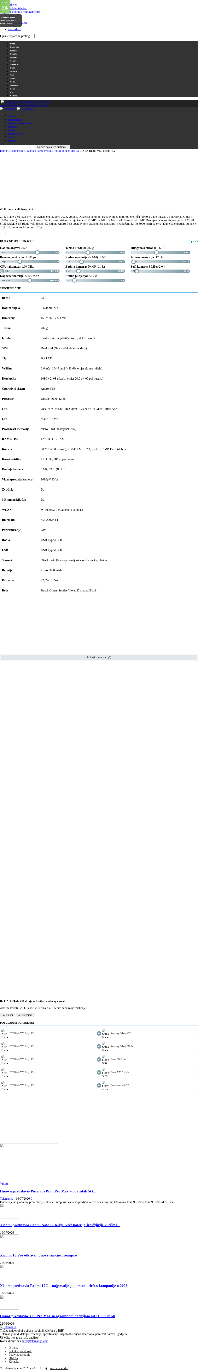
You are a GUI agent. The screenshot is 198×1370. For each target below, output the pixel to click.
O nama (13, 1347)
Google (13, 54)
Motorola (14, 85)
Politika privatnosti (20, 1351)
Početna (12, 4)
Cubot (12, 78)
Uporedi (193, 241)
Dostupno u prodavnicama (24, 11)
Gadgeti (11, 130)
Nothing (13, 96)
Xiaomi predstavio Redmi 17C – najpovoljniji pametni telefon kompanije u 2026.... (65, 1286)
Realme (13, 71)
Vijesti (11, 137)
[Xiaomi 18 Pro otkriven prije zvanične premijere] (9, 1247)
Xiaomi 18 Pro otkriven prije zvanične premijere (38, 1255)
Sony (12, 89)
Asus (12, 82)
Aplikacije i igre (15, 133)
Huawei (13, 57)
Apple (12, 43)
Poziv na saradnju (19, 1354)
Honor (13, 61)
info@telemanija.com (35, 1341)
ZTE (12, 92)
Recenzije (12, 126)
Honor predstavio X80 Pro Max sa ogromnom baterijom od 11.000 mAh (57, 1316)
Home (4, 150)
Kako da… (14, 29)
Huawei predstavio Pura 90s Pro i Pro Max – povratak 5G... (48, 1191)
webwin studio (59, 1368)
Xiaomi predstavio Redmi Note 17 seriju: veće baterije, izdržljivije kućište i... (60, 1225)
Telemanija (6, 1198)
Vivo (12, 75)
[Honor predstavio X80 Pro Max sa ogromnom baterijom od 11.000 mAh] (9, 1308)
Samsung (14, 47)
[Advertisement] (126, 117)
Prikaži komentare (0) (99, 657)
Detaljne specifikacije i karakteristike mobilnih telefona (41, 150)
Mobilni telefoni (17, 8)
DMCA (13, 1358)
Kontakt (14, 1361)
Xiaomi (13, 50)
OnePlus (14, 64)
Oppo (12, 68)
